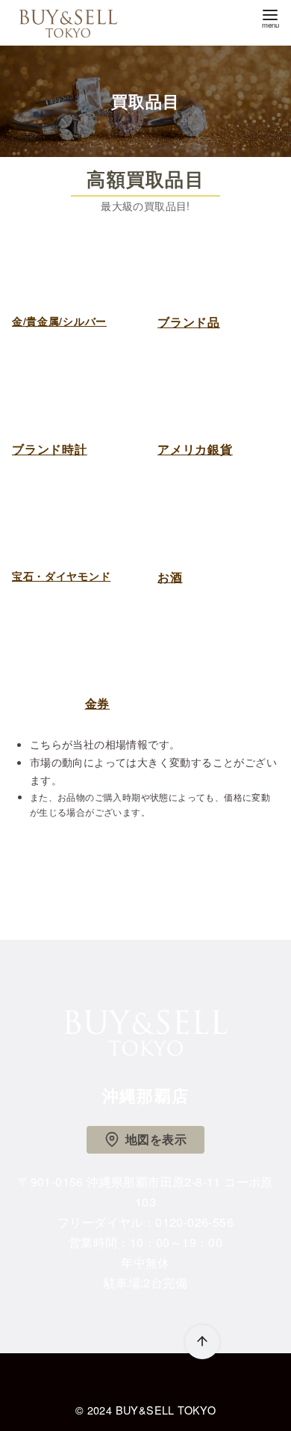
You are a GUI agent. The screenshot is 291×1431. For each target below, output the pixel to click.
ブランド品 (188, 321)
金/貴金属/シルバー (59, 320)
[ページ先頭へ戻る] (202, 1342)
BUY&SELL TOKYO (166, 1410)
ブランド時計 (49, 449)
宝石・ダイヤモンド (61, 575)
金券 (97, 703)
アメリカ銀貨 (195, 449)
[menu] (270, 17)
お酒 (170, 576)
